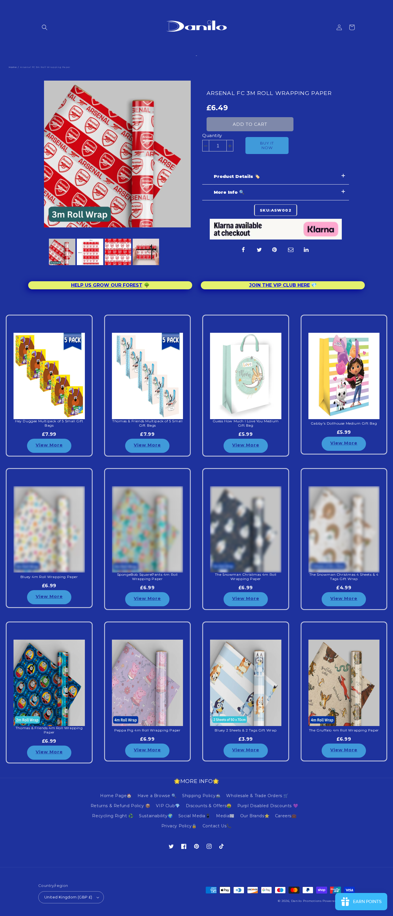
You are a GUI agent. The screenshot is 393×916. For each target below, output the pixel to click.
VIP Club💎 (168, 805)
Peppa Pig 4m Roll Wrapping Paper (147, 730)
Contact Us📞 (217, 825)
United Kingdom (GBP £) (68, 897)
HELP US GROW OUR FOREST (106, 285)
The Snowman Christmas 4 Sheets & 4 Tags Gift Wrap (344, 577)
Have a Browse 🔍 (157, 795)
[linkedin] (306, 250)
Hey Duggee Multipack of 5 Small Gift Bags (49, 423)
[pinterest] (275, 250)
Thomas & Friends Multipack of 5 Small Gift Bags (147, 423)
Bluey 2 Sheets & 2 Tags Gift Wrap (245, 730)
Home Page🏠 (116, 795)
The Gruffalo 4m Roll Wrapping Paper (344, 730)
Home (13, 67)
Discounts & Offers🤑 (209, 805)
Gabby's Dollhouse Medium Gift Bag (344, 423)
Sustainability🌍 (156, 815)
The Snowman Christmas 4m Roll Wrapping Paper (245, 577)
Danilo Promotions (306, 901)
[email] (291, 250)
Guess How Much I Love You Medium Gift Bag (246, 423)
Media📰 (225, 815)
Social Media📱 (194, 815)
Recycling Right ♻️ (112, 815)
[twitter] (259, 250)
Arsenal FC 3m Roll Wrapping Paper (269, 93)
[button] (44, 27)
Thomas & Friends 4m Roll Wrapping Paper (49, 730)
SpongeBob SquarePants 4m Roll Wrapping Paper (147, 577)
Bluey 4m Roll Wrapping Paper (49, 577)
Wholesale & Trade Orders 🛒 (257, 795)
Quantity (212, 135)
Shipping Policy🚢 (201, 795)
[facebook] (243, 250)
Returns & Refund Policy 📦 (120, 805)
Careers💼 (286, 815)
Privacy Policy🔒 (179, 825)
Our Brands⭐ (255, 815)
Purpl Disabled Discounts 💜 (267, 805)
